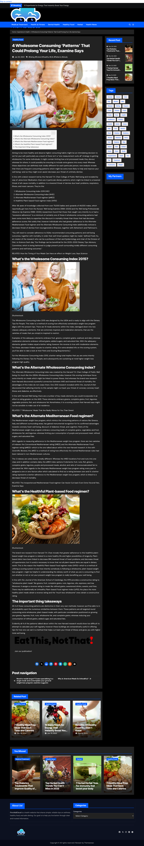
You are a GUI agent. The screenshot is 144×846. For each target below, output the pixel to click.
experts (126, 106)
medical (116, 133)
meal (109, 133)
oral (109, 142)
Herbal (80, 24)
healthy (46, 57)
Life (52, 57)
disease (110, 106)
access (110, 97)
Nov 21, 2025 (82, 733)
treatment (117, 160)
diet (122, 101)
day (109, 101)
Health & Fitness (38, 24)
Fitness (117, 110)
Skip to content (6, 1)
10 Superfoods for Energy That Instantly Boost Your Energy (56, 729)
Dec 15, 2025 (52, 733)
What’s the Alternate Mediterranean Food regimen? (34, 141)
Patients (116, 142)
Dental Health (54, 24)
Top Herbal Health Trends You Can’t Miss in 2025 (113, 60)
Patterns (58, 57)
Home (14, 32)
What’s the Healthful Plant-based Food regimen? (33, 144)
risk (116, 147)
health (124, 115)
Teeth (121, 156)
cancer (118, 97)
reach (110, 147)
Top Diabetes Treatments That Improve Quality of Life (113, 52)
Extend (39, 57)
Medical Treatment (20, 24)
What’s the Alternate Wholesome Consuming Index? (35, 139)
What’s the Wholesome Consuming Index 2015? (32, 136)
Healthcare (111, 119)
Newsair (78, 843)
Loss (115, 128)
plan (124, 142)
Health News (91, 24)
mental (110, 137)
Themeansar (89, 843)
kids (109, 128)
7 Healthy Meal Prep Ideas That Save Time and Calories (25, 728)
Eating (32, 57)
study (65, 57)
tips (128, 156)
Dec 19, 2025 (21, 733)
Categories (77, 811)
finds (109, 110)
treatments (111, 165)
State (116, 151)
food (124, 110)
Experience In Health (23, 32)
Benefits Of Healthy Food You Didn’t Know (85, 728)
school (124, 147)
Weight (120, 165)
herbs (117, 124)
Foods (110, 115)
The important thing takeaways (27, 147)
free (116, 115)
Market (123, 128)
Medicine (126, 133)
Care (125, 97)
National (118, 137)
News (126, 137)
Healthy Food (68, 24)
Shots (109, 151)
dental (116, 101)
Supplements (112, 156)
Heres (125, 124)
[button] (133, 25)
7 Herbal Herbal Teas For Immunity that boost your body (113, 71)
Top (109, 160)
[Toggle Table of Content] (52, 133)
